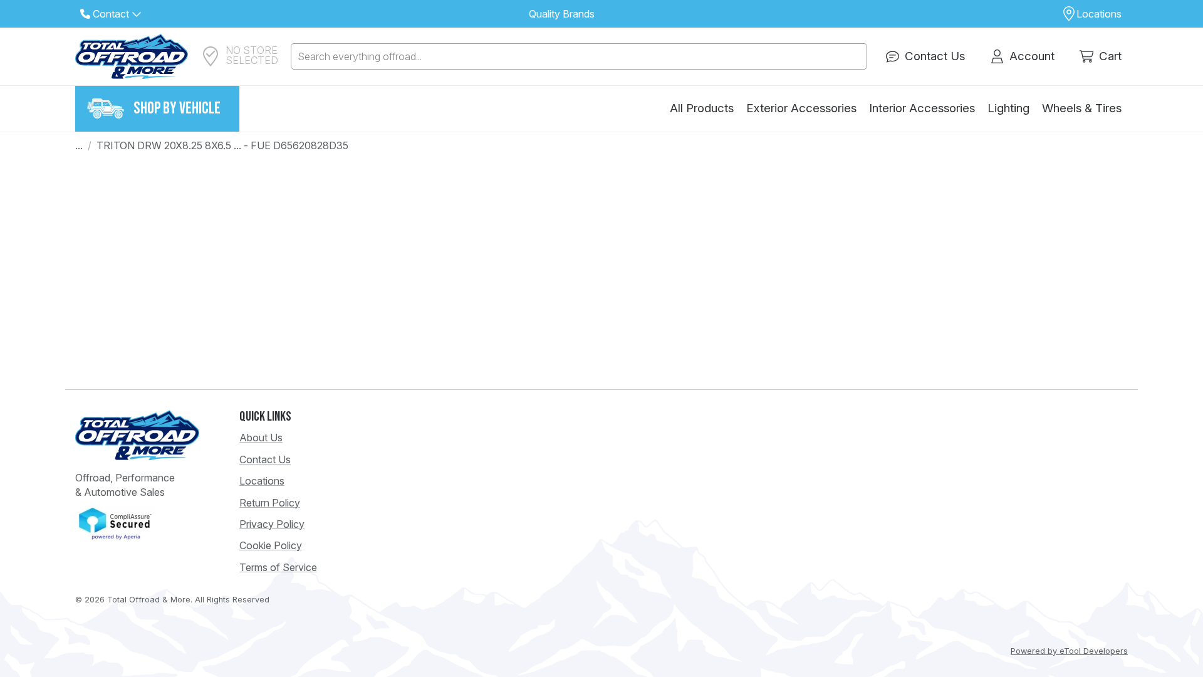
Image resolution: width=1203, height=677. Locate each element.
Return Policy (269, 502)
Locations (261, 481)
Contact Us (265, 459)
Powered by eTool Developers (1069, 651)
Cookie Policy (270, 545)
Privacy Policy (272, 524)
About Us (261, 437)
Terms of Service (278, 567)
